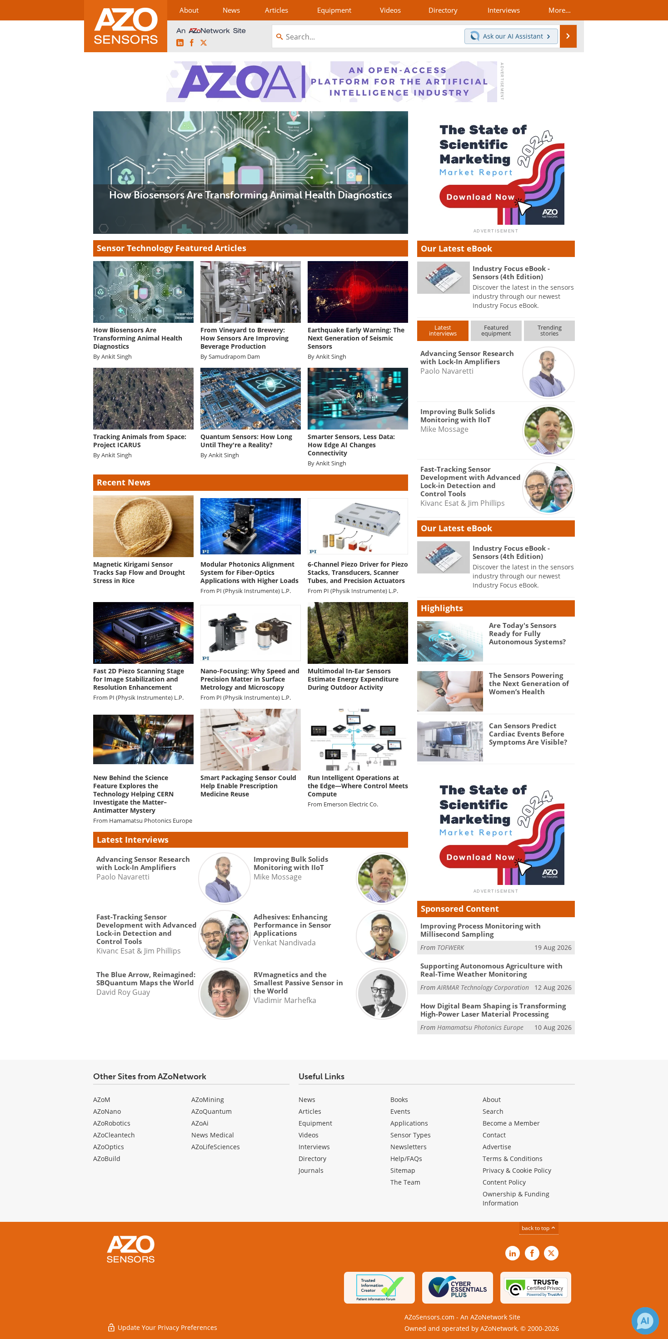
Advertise (497, 1146)
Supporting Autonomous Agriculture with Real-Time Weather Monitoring (491, 969)
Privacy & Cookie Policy (517, 1170)
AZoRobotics (111, 1123)
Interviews (314, 1146)
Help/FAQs (406, 1158)
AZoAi (200, 1123)
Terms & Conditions (513, 1158)
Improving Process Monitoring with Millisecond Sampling (480, 930)
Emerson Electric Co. (351, 804)
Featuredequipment (496, 330)
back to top (536, 1228)
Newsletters (408, 1146)
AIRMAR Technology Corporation (483, 987)
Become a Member (511, 1123)
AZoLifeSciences (215, 1146)
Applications (409, 1123)
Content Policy (504, 1182)
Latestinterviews (443, 330)
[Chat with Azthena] (645, 1320)
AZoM (101, 1099)
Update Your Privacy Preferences (166, 1327)
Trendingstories (550, 330)
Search (493, 1111)
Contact (494, 1135)
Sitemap (402, 1170)
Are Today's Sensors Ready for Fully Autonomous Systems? (527, 633)
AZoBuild (106, 1158)
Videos (309, 1135)
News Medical (212, 1135)
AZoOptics (108, 1146)
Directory (312, 1158)
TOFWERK (450, 947)
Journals (311, 1170)
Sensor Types (410, 1135)
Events (400, 1111)
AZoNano (107, 1111)
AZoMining (207, 1099)
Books (399, 1099)
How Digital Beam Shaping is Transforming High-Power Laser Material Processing (493, 1009)
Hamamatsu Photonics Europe (150, 821)
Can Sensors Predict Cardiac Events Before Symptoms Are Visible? (528, 733)
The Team (405, 1182)
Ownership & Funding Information (516, 1198)
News (307, 1099)
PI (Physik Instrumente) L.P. (253, 591)
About (492, 1099)
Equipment (315, 1123)
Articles (310, 1111)
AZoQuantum (211, 1111)
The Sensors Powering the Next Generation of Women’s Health (529, 683)
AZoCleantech (114, 1135)
